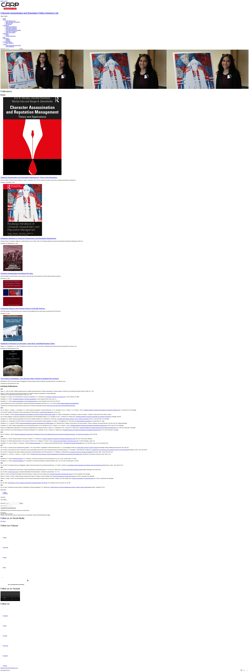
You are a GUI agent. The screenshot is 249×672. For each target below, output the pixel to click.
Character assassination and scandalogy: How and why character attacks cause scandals (35, 414)
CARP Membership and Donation (13, 45)
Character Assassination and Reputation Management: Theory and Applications (29, 177)
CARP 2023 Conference (11, 26)
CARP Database (9, 43)
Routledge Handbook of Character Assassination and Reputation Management (28, 238)
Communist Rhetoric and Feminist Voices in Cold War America (23, 308)
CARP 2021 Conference (11, 27)
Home (4, 18)
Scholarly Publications (11, 36)
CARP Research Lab (10, 20)
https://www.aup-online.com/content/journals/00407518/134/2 (61, 405)
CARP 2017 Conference (11, 31)
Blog (4, 37)
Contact (5, 44)
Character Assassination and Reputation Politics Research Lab (29, 13)
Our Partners (9, 24)
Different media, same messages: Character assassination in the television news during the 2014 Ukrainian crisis (56, 454)
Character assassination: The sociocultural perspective (25, 401)
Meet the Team (9, 23)
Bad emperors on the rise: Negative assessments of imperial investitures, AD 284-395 (27, 482)
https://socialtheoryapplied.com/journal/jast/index (68, 403)
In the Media (6, 38)
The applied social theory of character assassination (24, 399)
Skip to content (4, 1)
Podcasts (8, 40)
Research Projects (7, 42)
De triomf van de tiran (13, 471)
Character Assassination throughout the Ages (17, 273)
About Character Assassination (13, 22)
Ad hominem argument (17, 458)
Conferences (6, 25)
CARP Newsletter (10, 46)
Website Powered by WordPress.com (9, 668)
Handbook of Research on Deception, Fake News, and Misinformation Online (28, 343)
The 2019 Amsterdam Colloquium (13, 30)
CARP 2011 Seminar (10, 32)
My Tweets (3, 521)
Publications (6, 33)
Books (7, 34)
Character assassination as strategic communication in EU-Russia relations (36, 423)
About (4, 19)
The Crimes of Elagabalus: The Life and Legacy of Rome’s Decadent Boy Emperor (30, 378)
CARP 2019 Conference (11, 29)
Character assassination (34, 443)
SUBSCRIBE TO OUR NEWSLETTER (8, 508)
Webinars (8, 39)
